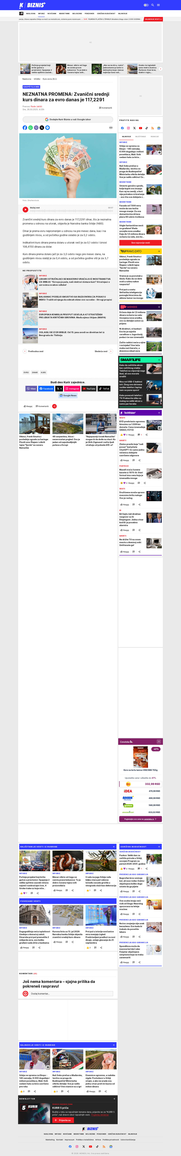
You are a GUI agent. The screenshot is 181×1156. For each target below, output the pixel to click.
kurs (43, 372)
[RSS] (153, 128)
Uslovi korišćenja (128, 1140)
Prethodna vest (35, 351)
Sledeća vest (101, 351)
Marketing (50, 1140)
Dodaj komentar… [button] (40, 993)
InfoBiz (37, 79)
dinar (35, 372)
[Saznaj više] (114, 1098)
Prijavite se (65, 1120)
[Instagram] (128, 128)
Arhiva (98, 1140)
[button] (105, 108)
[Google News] (159, 128)
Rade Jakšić (36, 106)
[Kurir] (32, 5)
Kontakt (59, 1140)
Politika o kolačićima (85, 1140)
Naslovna (26, 79)
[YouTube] (141, 128)
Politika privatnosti (111, 1140)
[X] (135, 128)
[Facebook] (122, 128)
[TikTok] (147, 128)
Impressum (69, 1140)
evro (26, 372)
